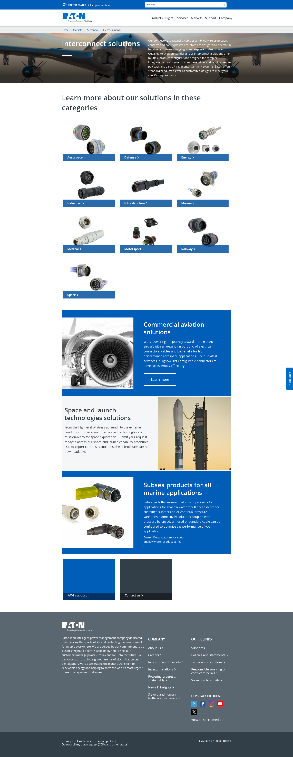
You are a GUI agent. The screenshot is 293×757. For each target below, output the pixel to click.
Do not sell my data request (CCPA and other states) (95, 744)
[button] (160, 379)
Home (65, 30)
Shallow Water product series (162, 542)
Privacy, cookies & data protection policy (88, 741)
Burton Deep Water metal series (164, 537)
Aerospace (93, 30)
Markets (77, 30)
